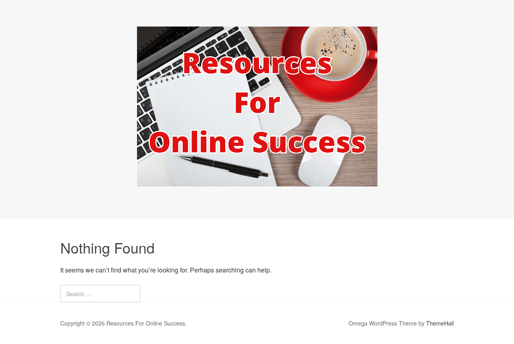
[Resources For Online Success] (257, 179)
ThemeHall (440, 323)
